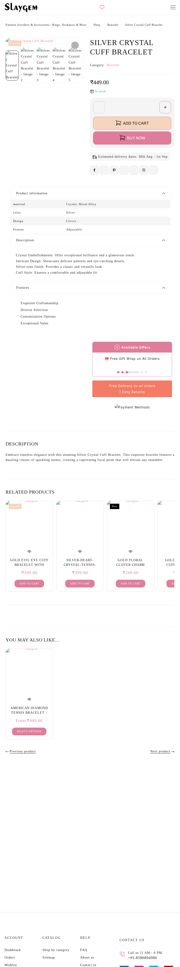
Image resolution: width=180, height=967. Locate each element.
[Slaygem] (20, 7)
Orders (9, 957)
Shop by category (55, 950)
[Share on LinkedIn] (124, 170)
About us (87, 957)
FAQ (83, 950)
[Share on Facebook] (94, 170)
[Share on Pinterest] (114, 170)
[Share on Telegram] (153, 170)
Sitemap (48, 957)
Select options (29, 731)
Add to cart (136, 123)
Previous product (23, 751)
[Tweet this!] (104, 170)
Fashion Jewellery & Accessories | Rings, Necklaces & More (46, 25)
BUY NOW (136, 138)
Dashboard (12, 950)
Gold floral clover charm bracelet (130, 564)
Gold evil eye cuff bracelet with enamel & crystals (29, 564)
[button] (75, 45)
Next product (160, 751)
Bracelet (112, 25)
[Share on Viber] (143, 170)
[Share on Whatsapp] (133, 170)
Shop (97, 25)
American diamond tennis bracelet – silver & (29, 712)
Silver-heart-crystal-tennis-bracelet (80, 564)
